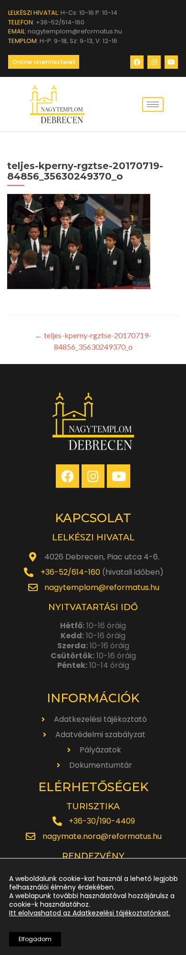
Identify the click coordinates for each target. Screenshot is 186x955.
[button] (43, 62)
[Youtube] (171, 62)
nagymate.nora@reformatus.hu (102, 836)
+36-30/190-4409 (102, 821)
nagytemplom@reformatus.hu (101, 587)
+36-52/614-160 (70, 572)
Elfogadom (35, 939)
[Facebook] (137, 62)
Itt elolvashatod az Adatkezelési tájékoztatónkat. (89, 913)
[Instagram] (154, 62)
